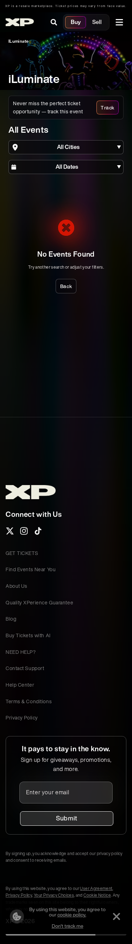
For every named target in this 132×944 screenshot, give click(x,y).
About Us (16, 586)
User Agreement (96, 888)
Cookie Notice (97, 895)
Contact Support (25, 668)
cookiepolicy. (71, 914)
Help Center (20, 684)
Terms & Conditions (29, 701)
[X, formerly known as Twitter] (10, 533)
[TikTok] (38, 533)
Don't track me (67, 925)
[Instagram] (24, 533)
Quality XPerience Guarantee (39, 602)
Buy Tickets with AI (28, 635)
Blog (11, 618)
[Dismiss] (116, 916)
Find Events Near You (31, 569)
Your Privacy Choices (54, 895)
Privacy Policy (22, 717)
